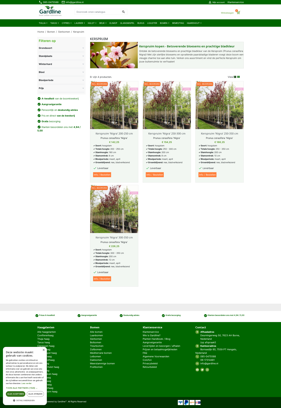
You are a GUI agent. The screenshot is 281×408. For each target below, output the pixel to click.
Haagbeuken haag (47, 373)
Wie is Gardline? (151, 335)
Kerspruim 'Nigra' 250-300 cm (166, 133)
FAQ (145, 352)
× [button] (43, 350)
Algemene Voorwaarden (156, 356)
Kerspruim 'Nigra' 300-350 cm (114, 237)
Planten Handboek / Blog (156, 338)
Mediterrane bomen (101, 352)
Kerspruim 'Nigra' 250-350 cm (219, 133)
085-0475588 (49, 2)
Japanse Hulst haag (48, 366)
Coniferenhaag (45, 335)
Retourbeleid (150, 366)
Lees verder (27, 383)
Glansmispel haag (47, 352)
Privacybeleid (150, 363)
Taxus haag (43, 342)
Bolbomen (95, 342)
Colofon (147, 359)
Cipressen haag (45, 345)
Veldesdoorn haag (47, 391)
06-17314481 (207, 359)
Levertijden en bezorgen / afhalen (161, 345)
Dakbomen (96, 359)
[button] (25, 387)
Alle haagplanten (46, 331)
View (230, 76)
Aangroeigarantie (152, 342)
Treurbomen (96, 345)
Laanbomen (96, 335)
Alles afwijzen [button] (35, 394)
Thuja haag (43, 338)
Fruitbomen (96, 366)
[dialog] (25, 376)
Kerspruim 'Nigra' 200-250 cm (114, 133)
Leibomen (95, 356)
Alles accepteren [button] (15, 394)
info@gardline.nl (72, 2)
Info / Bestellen (102, 174)
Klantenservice (236, 2)
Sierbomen (96, 338)
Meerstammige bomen (102, 363)
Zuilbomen (96, 349)
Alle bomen (96, 331)
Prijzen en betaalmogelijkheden (160, 349)
